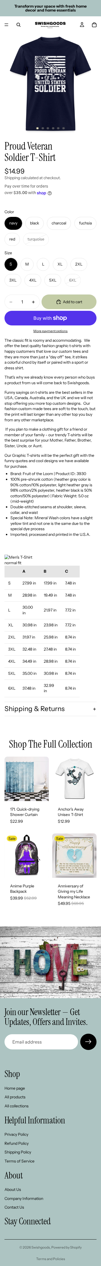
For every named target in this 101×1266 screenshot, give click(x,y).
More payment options (50, 331)
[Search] (18, 25)
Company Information (23, 1198)
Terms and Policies (50, 1259)
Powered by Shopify (66, 1247)
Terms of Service (19, 1161)
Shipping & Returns (34, 709)
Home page (14, 1088)
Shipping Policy (17, 1152)
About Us (12, 1189)
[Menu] (6, 24)
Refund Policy (16, 1143)
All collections (16, 1105)
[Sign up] (88, 1042)
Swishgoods (40, 1247)
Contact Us (14, 1207)
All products (15, 1097)
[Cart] (94, 25)
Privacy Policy (16, 1134)
